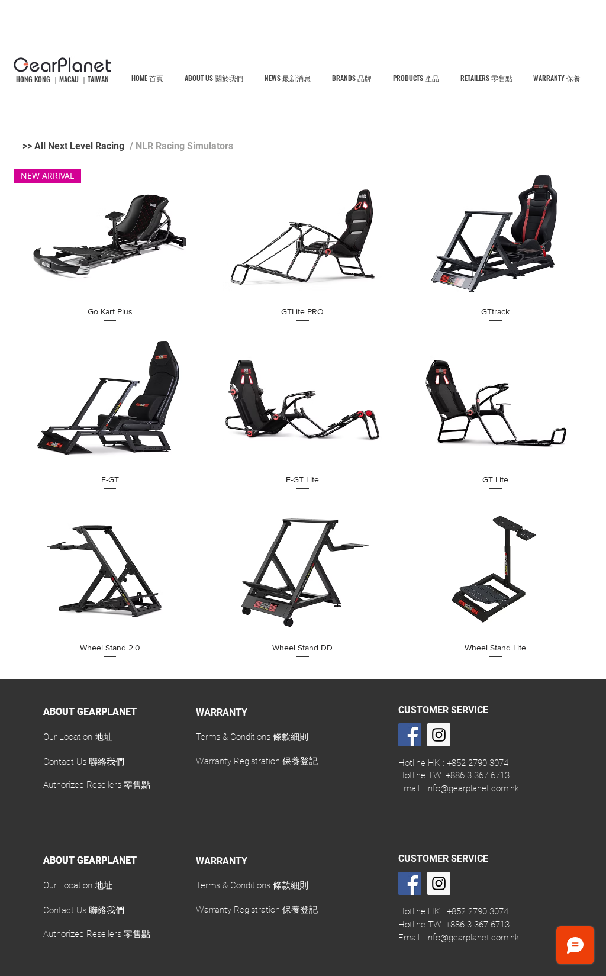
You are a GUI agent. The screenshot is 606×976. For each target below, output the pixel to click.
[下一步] (603, 753)
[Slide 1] (303, 797)
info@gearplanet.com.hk (472, 788)
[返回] (2, 753)
